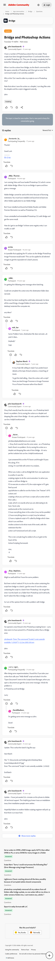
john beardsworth (15, 46)
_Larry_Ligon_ (13, 667)
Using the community (12, 950)
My (5, 157)
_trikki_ (10, 278)
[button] (4, 6)
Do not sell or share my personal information (33, 954)
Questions (39, 11)
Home (7, 11)
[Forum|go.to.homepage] (18, 5)
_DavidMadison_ (18, 710)
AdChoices (10, 958)
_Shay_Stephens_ (14, 571)
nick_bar (15, 327)
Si (7, 157)
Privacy (33, 950)
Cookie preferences (11, 954)
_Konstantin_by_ (14, 138)
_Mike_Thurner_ (14, 176)
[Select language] (38, 5)
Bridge (30, 11)
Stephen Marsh (22, 361)
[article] (27, 152)
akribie (10, 247)
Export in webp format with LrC (16, 906)
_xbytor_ (15, 434)
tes (10, 157)
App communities (18, 11)
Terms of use (25, 950)
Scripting (8, 101)
